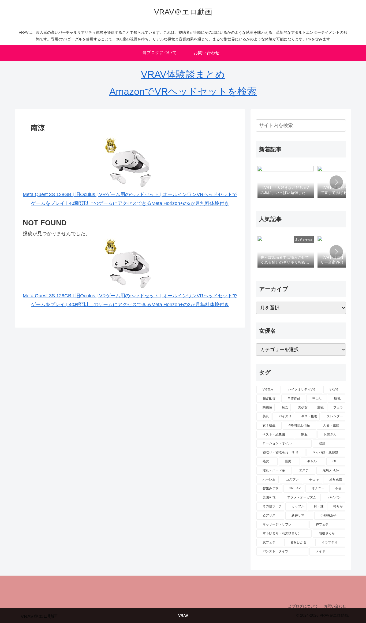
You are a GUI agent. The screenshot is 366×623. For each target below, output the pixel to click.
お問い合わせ (335, 606)
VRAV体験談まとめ (183, 74)
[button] (341, 125)
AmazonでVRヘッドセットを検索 (183, 91)
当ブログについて (303, 606)
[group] (285, 182)
